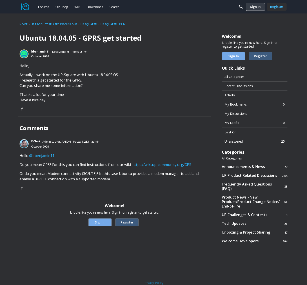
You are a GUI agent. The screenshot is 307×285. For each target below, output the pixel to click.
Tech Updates (254, 223)
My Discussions (236, 113)
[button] (24, 53)
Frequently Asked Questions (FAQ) (254, 186)
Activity (230, 95)
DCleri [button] (35, 141)
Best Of (230, 132)
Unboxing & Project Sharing (254, 232)
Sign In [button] (100, 222)
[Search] (241, 7)
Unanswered (255, 141)
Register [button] (126, 222)
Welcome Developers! (254, 241)
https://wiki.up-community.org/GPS (161, 164)
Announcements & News (254, 166)
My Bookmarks (255, 104)
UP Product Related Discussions (254, 175)
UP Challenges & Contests (254, 214)
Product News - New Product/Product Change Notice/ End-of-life (254, 201)
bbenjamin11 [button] (40, 51)
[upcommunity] (24, 6)
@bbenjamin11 (41, 155)
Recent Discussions (239, 86)
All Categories (235, 77)
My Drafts (255, 123)
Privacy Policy (153, 283)
